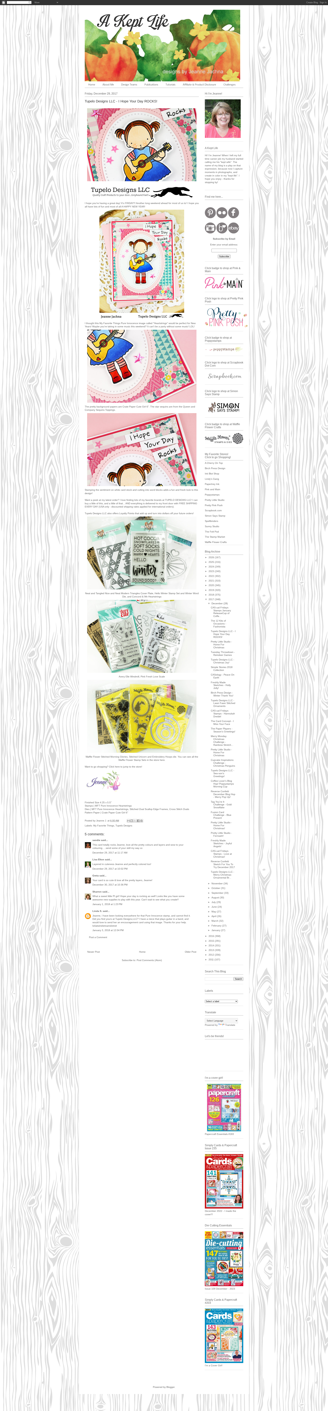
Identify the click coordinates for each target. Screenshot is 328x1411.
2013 (212, 950)
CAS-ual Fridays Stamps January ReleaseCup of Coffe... (221, 611)
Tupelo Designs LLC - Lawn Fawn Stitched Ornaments (223, 703)
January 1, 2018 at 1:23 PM (107, 904)
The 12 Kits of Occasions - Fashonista (218, 623)
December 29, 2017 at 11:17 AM (109, 852)
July (213, 902)
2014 (212, 945)
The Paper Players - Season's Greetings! (223, 730)
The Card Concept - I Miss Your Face (222, 722)
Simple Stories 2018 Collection (222, 668)
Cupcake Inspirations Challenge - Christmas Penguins (223, 763)
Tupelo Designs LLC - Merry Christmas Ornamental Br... (222, 874)
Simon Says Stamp (215, 515)
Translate (230, 1025)
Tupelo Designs (123, 825)
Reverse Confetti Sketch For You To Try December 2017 (223, 864)
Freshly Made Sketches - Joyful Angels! (221, 843)
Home (91, 84)
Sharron (97, 891)
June (214, 906)
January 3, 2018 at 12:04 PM (108, 930)
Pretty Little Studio (214, 500)
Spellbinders (211, 521)
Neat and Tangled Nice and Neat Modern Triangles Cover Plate (119, 593)
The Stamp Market (215, 536)
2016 (212, 936)
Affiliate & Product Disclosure (199, 84)
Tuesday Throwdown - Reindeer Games (223, 653)
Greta (95, 875)
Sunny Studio (212, 526)
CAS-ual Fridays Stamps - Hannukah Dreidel (223, 713)
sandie (96, 840)
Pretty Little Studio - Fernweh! (221, 834)
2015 (212, 940)
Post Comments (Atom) (149, 960)
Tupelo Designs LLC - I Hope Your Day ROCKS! (223, 634)
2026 (212, 557)
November (217, 883)
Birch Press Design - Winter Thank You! (222, 694)
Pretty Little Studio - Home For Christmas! (221, 825)
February (216, 925)
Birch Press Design (215, 468)
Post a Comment (98, 937)
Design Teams (129, 84)
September (217, 893)
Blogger (170, 1387)
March (215, 920)
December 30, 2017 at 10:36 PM (110, 884)
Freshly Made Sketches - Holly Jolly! (221, 685)
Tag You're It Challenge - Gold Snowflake (221, 804)
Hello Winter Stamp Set (167, 593)
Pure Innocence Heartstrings (112, 809)
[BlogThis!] (131, 820)
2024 (212, 566)
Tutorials (170, 84)
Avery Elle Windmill (129, 676)
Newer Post (93, 951)
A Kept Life (114, 21)
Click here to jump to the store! (126, 766)
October (216, 888)
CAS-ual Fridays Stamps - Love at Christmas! (221, 854)
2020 (212, 585)
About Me (108, 84)
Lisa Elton (98, 859)
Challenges (229, 84)
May (214, 911)
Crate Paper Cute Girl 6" (135, 406)
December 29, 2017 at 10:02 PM (110, 868)
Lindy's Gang (212, 479)
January (216, 930)
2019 (212, 590)
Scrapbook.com (213, 510)
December (217, 603)
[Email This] (128, 820)
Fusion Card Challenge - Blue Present (221, 815)
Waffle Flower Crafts (216, 542)
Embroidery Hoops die (164, 756)
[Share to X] (135, 820)
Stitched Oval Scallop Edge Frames (149, 809)
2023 (212, 571)
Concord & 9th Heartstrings (146, 596)
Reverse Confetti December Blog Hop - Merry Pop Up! (223, 794)
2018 (212, 594)
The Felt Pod (212, 531)
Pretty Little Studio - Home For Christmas (221, 644)
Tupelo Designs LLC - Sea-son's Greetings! (222, 773)
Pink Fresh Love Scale (153, 676)
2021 (212, 580)
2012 (212, 954)
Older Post (190, 951)
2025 (212, 562)
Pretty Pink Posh (214, 505)
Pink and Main (212, 489)
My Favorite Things (103, 825)
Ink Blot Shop (212, 473)
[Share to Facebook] (138, 820)
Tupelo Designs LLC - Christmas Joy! (222, 661)
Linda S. (97, 911)
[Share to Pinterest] (141, 820)
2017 (212, 599)
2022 (212, 576)
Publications (151, 84)
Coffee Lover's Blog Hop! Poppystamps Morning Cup (222, 783)
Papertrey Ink (212, 484)
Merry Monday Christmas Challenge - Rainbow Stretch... (222, 740)
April (214, 916)
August (215, 897)
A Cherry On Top (214, 463)
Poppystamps (212, 494)
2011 (211, 959)
